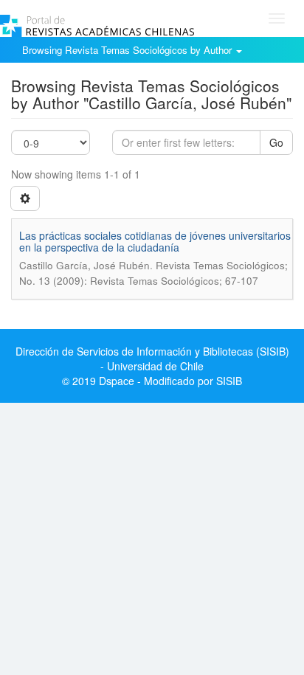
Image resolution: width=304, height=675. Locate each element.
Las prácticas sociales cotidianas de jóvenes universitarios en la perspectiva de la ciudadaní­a (155, 241)
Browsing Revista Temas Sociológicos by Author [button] (128, 50)
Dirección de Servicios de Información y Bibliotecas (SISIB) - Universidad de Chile (152, 358)
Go (276, 142)
